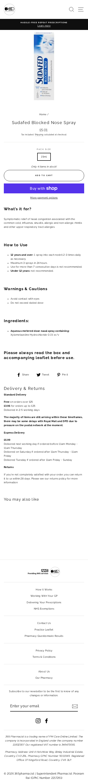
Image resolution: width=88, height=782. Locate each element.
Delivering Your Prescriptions (44, 602)
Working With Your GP (44, 595)
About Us (44, 671)
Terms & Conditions (44, 656)
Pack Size (44, 149)
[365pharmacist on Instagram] (38, 720)
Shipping (39, 134)
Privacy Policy (44, 650)
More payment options (44, 197)
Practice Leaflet (44, 629)
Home (42, 114)
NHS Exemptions (44, 608)
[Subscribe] (75, 706)
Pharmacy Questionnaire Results (44, 636)
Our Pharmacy (44, 677)
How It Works (44, 589)
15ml (44, 156)
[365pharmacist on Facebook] (46, 720)
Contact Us (44, 623)
